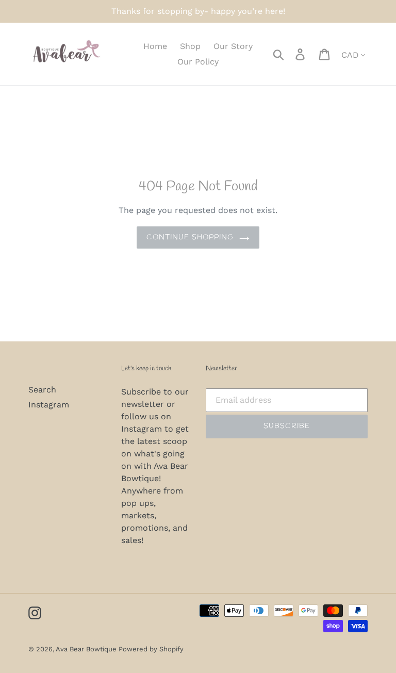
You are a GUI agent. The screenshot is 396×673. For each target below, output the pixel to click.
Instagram (48, 404)
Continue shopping (190, 237)
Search (42, 390)
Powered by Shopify (151, 649)
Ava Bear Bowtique (87, 649)
